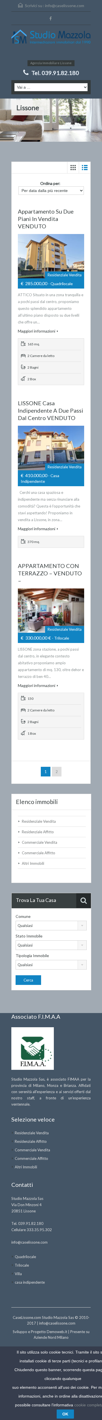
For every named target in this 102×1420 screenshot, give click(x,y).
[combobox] (51, 925)
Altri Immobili (33, 863)
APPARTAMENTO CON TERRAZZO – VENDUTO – (50, 573)
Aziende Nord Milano (51, 1337)
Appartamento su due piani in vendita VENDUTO (46, 218)
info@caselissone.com (64, 5)
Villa (18, 1273)
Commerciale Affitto (38, 853)
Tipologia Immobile (32, 955)
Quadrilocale (25, 1256)
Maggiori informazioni (36, 331)
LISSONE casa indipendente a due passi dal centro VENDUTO (50, 410)
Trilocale (22, 1265)
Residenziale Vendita (39, 821)
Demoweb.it (57, 1331)
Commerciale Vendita (39, 842)
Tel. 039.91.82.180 (55, 72)
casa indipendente (30, 1282)
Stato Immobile (29, 936)
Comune (23, 916)
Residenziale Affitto (38, 832)
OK (65, 1414)
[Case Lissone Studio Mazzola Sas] (51, 41)
